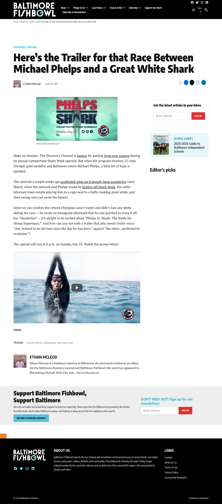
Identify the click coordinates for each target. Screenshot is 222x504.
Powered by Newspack (199, 498)
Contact (168, 457)
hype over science (117, 155)
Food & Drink (116, 7)
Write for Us (171, 462)
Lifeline (32, 21)
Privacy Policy (171, 472)
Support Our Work (153, 7)
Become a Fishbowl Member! (31, 418)
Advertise (133, 7)
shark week (62, 342)
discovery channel (34, 342)
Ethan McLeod (32, 83)
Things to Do (79, 7)
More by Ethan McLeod (88, 372)
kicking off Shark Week (98, 187)
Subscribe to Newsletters (74, 12)
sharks (70, 342)
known (82, 155)
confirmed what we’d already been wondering (93, 181)
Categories (24, 21)
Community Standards (176, 477)
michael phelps (49, 342)
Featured (19, 47)
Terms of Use (171, 467)
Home (15, 21)
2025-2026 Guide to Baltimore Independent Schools (189, 147)
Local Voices (97, 7)
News (63, 7)
